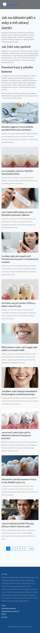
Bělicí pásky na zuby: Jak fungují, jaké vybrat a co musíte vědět (19, 349)
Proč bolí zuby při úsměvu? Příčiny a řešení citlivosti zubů (19, 304)
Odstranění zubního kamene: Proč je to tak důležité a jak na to (19, 481)
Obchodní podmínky (9, 608)
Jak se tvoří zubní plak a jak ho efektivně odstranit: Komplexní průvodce (16, 435)
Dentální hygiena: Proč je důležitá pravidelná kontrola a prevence (17, 128)
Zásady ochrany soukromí (10, 611)
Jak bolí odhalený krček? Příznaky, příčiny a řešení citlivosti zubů (18, 525)
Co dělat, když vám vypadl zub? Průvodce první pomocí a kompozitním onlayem (20, 259)
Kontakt (4, 617)
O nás (3, 605)
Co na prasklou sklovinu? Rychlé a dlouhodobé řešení (17, 172)
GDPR (4, 614)
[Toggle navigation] (35, 5)
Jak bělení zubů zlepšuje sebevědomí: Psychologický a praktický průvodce (19, 393)
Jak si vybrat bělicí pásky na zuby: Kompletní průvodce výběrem (17, 213)
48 (32, 549)
